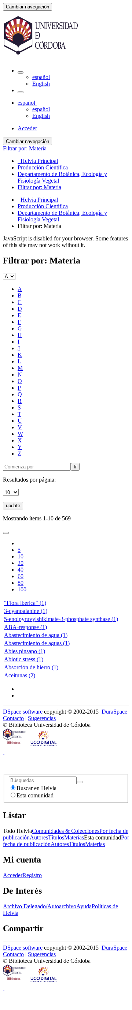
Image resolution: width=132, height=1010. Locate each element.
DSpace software (23, 711)
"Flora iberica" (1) (25, 603)
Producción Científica (43, 206)
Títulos (56, 837)
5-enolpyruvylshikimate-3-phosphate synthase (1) (61, 619)
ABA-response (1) (25, 627)
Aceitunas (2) (19, 675)
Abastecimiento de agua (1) (35, 635)
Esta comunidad (35, 795)
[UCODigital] (44, 745)
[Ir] (79, 782)
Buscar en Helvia (36, 788)
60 (20, 576)
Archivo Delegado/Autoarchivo (39, 906)
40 (20, 569)
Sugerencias (42, 718)
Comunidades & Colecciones (65, 831)
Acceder (12, 875)
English (41, 84)
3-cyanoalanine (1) (25, 611)
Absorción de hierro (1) (31, 667)
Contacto (13, 718)
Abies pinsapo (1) (24, 651)
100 (22, 589)
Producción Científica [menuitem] (43, 167)
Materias (74, 837)
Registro (32, 875)
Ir (75, 467)
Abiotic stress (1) (23, 659)
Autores (39, 837)
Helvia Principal (39, 200)
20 (20, 563)
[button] (20, 72)
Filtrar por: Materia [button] (25, 148)
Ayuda (84, 906)
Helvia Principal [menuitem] (38, 161)
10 (20, 556)
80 (20, 583)
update (13, 505)
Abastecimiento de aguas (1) (37, 643)
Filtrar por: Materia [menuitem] (39, 187)
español (41, 77)
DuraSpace (114, 711)
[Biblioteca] (14, 745)
